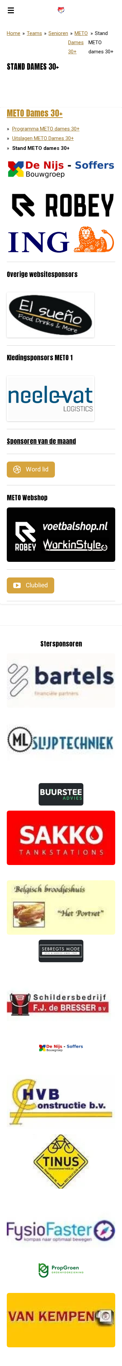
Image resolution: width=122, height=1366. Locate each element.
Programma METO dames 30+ (46, 129)
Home (13, 33)
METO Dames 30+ (78, 42)
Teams (34, 33)
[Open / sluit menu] (10, 10)
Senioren (58, 33)
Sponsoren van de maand (41, 441)
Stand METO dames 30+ (101, 42)
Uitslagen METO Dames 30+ (43, 138)
